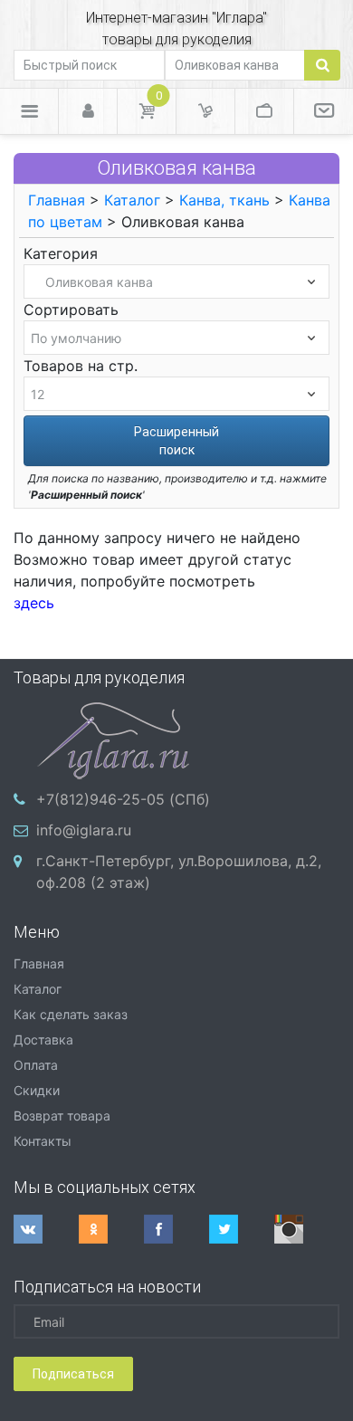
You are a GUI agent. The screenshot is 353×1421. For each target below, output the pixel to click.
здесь (34, 603)
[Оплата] (264, 111)
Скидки (37, 1090)
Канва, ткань (224, 200)
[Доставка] (205, 111)
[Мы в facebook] (176, 1229)
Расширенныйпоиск (176, 440)
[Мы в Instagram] (306, 1229)
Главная (56, 200)
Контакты (43, 1141)
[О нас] (323, 111)
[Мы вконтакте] (46, 1229)
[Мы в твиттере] (241, 1229)
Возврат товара (62, 1115)
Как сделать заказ (71, 1014)
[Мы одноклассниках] (111, 1229)
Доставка (43, 1039)
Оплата (36, 1065)
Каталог (132, 200)
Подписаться (73, 1374)
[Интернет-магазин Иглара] (113, 739)
